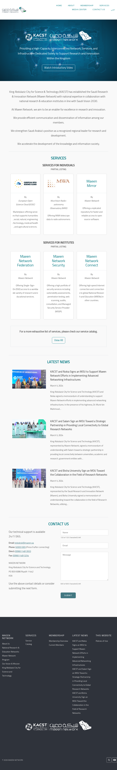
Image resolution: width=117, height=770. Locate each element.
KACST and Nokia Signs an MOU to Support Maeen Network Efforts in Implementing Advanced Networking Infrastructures (78, 376)
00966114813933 (23, 551)
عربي (113, 9)
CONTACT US (99, 10)
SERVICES (104, 6)
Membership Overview (58, 641)
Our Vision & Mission (11, 664)
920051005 (20, 547)
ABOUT (71, 6)
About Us (6, 644)
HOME (59, 6)
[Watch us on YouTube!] (114, 760)
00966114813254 (21, 555)
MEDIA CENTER (79, 10)
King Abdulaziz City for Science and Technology (11, 672)
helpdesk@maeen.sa (24, 543)
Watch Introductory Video (58, 67)
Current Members (56, 645)
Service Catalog (29, 642)
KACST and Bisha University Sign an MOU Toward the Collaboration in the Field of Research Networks (78, 473)
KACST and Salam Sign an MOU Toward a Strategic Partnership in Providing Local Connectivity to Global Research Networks (79, 425)
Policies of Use (102, 641)
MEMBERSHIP (86, 6)
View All (58, 340)
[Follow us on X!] (108, 760)
